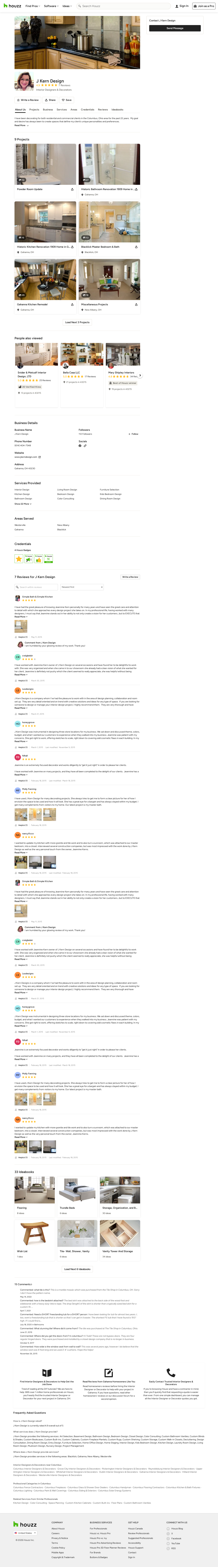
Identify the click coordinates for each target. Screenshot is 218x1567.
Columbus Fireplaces (55, 1487)
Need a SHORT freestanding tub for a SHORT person (60, 1314)
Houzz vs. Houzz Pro (100, 1533)
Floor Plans (116, 1503)
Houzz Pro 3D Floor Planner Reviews (108, 1547)
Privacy (55, 1538)
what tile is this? (42, 1290)
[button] (77, 556)
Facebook (176, 1538)
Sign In (131, 1557)
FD (17, 757)
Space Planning (56, 1503)
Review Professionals (138, 1533)
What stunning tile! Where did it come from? (56, 1328)
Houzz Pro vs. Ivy (98, 1538)
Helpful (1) (22, 637)
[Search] (79, 6)
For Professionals (98, 1528)
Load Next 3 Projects (77, 322)
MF (18, 790)
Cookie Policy (58, 1547)
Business (48, 109)
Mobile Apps (58, 1552)
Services (62, 109)
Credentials (87, 109)
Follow (135, 434)
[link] (21, 616)
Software (50, 6)
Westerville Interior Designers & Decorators (60, 1475)
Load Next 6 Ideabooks (77, 1269)
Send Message (175, 28)
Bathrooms (39, 1324)
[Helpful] (16, 637)
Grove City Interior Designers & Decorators (78, 1468)
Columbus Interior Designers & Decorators (34, 1468)
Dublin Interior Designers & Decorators (118, 1472)
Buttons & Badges (99, 1557)
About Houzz (58, 1528)
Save (68, 99)
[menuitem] (33, 6)
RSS (173, 1548)
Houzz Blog (177, 1528)
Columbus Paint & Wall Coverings (50, 1490)
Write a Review (130, 577)
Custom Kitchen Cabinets (78, 1503)
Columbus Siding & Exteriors (82, 1490)
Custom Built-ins (101, 1503)
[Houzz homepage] (12, 5)
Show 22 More (22, 504)
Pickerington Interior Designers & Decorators (124, 1468)
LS (17, 690)
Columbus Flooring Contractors (148, 1487)
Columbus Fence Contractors (28, 1487)
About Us (20, 109)
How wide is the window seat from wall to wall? (57, 1346)
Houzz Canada (135, 1528)
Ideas (66, 6)
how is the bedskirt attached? (49, 1300)
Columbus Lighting (22, 1490)
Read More (20, 125)
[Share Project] (72, 189)
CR (17, 657)
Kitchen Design (21, 1503)
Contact (132, 1552)
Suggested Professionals (140, 1538)
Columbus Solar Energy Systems (114, 1490)
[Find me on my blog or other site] (85, 445)
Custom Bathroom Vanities (137, 1503)
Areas (74, 109)
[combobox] (123, 6)
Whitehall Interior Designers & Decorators (77, 1472)
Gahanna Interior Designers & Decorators (160, 1472)
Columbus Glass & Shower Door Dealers (88, 1487)
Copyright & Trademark (63, 1557)
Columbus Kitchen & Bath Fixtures (183, 1487)
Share (52, 99)
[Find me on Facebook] (80, 445)
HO (18, 723)
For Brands (95, 1552)
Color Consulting (38, 1503)
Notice (64, 1538)
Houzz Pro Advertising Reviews (105, 1543)
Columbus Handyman (120, 1487)
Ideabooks (117, 109)
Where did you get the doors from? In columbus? (58, 1336)
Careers (56, 1533)
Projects (34, 109)
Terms (55, 1543)
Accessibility (134, 1543)
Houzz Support (135, 1547)
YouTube (175, 1543)
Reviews (103, 109)
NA (18, 835)
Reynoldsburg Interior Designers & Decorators (171, 1468)
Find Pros (32, 6)
